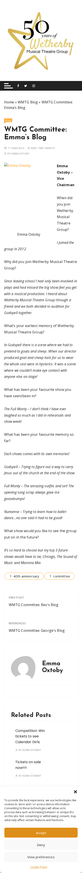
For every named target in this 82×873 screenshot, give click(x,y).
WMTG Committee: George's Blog (37, 630)
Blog (8, 120)
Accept (41, 833)
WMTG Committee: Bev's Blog (34, 604)
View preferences (40, 857)
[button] (75, 792)
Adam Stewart (31, 750)
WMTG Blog (28, 102)
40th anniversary (26, 576)
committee (61, 576)
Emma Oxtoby (20, 153)
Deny (41, 845)
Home (9, 102)
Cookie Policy (38, 867)
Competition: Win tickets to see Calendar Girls (30, 736)
